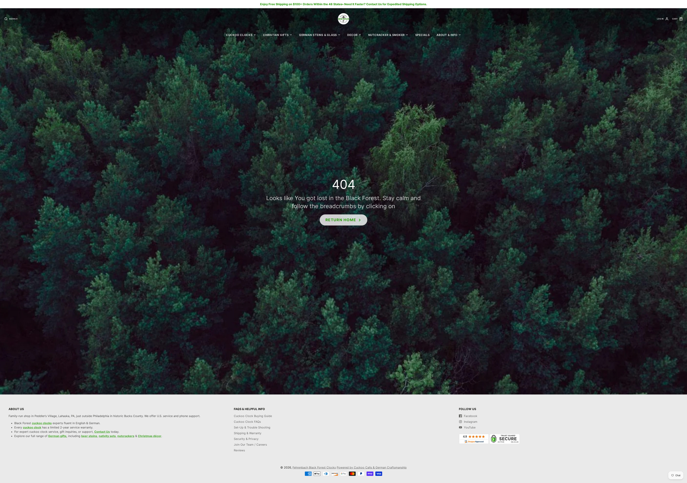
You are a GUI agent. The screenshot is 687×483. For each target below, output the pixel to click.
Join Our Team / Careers (250, 444)
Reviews (239, 450)
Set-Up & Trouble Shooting (252, 427)
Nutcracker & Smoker (386, 35)
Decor (352, 35)
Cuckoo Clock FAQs (247, 421)
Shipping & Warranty (247, 433)
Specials (422, 35)
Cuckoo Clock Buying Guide (253, 416)
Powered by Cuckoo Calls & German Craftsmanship (372, 467)
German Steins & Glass (318, 35)
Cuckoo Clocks (239, 35)
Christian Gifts (276, 35)
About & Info (447, 35)
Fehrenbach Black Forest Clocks (314, 467)
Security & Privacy (246, 439)
